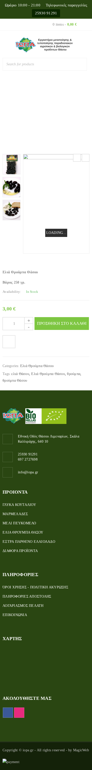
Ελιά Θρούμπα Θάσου (55, 110)
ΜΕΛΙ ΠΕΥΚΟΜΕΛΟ (19, 523)
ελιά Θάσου (20, 374)
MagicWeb (81, 750)
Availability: (12, 292)
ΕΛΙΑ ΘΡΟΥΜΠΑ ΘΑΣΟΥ (23, 532)
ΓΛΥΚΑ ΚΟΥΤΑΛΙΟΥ (19, 505)
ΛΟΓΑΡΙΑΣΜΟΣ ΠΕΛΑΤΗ (23, 606)
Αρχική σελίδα (16, 110)
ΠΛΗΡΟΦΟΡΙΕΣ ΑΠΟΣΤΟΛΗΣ (27, 596)
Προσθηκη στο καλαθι (61, 323)
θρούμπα (73, 374)
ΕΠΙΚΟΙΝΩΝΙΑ (15, 615)
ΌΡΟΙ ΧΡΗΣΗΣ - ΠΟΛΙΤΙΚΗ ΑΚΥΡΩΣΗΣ (35, 587)
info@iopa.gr (28, 472)
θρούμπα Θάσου (15, 380)
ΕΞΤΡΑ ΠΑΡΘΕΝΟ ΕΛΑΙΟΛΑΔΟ (29, 542)
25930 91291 (46, 13)
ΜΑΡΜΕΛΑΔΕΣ (15, 514)
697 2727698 (28, 459)
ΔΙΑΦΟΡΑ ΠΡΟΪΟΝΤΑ (20, 551)
